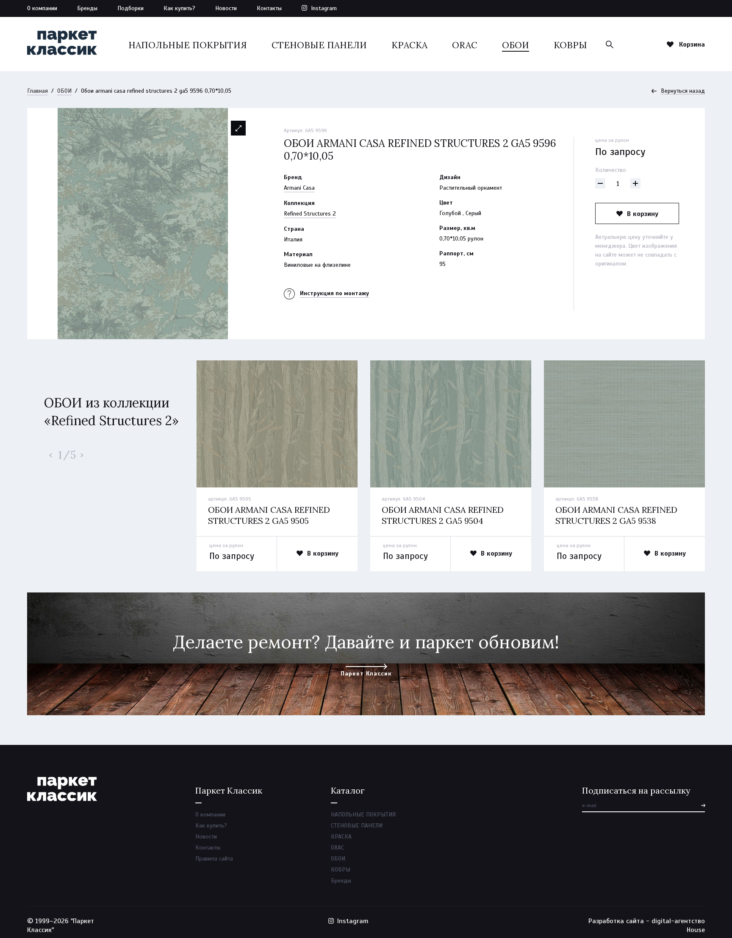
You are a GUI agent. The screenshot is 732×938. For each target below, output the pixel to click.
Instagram (324, 8)
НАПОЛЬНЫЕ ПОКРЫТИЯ (187, 45)
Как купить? (179, 8)
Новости (226, 8)
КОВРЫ (570, 45)
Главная (37, 90)
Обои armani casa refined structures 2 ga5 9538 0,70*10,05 (616, 520)
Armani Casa (299, 187)
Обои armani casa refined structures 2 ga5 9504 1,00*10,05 (443, 520)
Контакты (269, 8)
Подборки (130, 8)
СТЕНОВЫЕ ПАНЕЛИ (319, 45)
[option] (142, 223)
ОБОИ (515, 45)
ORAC (464, 45)
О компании (42, 8)
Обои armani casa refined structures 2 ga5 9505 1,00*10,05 (269, 520)
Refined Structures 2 (310, 213)
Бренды (87, 8)
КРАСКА (409, 45)
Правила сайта (214, 858)
